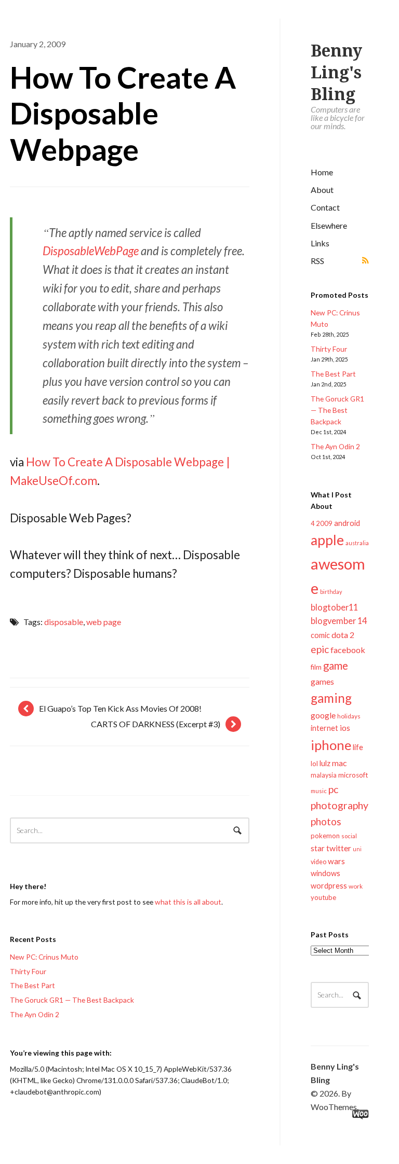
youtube (323, 897)
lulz (325, 763)
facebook (347, 650)
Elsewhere (329, 225)
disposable (63, 622)
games (322, 681)
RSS (317, 261)
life (358, 747)
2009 (324, 523)
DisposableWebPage (91, 251)
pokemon (325, 836)
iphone (331, 745)
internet (324, 728)
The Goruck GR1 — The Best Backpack (337, 410)
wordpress (329, 885)
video (318, 862)
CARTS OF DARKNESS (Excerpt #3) (155, 724)
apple (327, 540)
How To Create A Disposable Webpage (123, 113)
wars (336, 861)
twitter (338, 848)
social (349, 836)
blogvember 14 (339, 621)
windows (325, 873)
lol (314, 763)
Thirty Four (329, 348)
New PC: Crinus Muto (44, 956)
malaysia (324, 775)
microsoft (353, 775)
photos (326, 821)
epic (320, 649)
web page (103, 622)
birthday (331, 591)
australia (357, 542)
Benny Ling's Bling (336, 72)
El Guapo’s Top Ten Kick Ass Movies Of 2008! (120, 708)
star (318, 848)
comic (320, 635)
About (322, 190)
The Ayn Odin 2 (335, 446)
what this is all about (188, 901)
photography (339, 805)
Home (322, 172)
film (316, 667)
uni (357, 849)
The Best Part (333, 373)
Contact (325, 207)
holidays (349, 716)
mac (339, 763)
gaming (331, 697)
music (319, 790)
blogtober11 (334, 607)
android (347, 523)
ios (345, 727)
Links (320, 243)
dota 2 (342, 635)
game (335, 665)
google (323, 715)
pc (333, 789)
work (356, 886)
